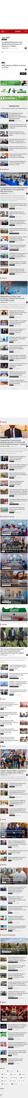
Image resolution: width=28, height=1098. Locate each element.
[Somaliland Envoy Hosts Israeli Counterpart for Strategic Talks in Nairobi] (4, 126)
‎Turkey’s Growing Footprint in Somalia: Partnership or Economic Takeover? (17, 330)
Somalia (2, 293)
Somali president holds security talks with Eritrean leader (17, 858)
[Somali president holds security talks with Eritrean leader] (3, 859)
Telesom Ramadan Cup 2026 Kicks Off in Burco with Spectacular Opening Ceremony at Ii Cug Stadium (17, 1035)
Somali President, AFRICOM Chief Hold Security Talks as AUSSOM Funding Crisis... (17, 802)
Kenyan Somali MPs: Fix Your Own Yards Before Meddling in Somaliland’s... (8, 714)
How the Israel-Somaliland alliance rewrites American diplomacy (17, 509)
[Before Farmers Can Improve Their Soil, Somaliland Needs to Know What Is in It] (4, 475)
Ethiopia (2, 646)
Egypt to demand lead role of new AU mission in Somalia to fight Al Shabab (13, 832)
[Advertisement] (14, 15)
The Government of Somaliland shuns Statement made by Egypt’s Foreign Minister (17, 1052)
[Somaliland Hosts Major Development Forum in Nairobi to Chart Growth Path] (24, 722)
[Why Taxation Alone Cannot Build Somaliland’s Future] (14, 612)
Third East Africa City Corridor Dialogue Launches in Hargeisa (17, 262)
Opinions (12, 317)
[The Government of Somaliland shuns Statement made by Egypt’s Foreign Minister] (3, 1052)
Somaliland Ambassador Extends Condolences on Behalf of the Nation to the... (9, 730)
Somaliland (4, 39)
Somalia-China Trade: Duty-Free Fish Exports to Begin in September (18, 365)
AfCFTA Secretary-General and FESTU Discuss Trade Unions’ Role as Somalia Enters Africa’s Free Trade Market (14, 563)
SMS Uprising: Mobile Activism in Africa (14, 66)
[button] (2, 31)
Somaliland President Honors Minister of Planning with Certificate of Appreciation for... (18, 141)
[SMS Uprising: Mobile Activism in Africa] (14, 57)
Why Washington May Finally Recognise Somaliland (17, 784)
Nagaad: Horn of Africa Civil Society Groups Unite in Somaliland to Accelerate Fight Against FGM (17, 899)
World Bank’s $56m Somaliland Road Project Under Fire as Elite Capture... (18, 501)
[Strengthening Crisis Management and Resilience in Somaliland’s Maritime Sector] (4, 115)
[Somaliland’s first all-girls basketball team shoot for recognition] (3, 1060)
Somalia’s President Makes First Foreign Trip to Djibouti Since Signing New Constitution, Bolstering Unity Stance (17, 889)
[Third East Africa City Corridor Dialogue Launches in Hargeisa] (4, 263)
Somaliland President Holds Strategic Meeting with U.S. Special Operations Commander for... (18, 793)
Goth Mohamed (5, 48)
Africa (3, 62)
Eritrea (3, 836)
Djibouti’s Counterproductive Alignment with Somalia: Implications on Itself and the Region (16, 919)
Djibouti (3, 882)
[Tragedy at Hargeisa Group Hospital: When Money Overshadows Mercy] (4, 483)
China (11, 368)
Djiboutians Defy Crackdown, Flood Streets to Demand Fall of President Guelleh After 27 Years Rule (17, 909)
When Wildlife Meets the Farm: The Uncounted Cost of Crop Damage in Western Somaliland (17, 959)
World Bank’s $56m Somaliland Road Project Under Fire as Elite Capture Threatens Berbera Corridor (14, 581)
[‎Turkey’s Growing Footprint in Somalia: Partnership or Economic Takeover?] (4, 331)
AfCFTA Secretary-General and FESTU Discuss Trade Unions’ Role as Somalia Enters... (17, 373)
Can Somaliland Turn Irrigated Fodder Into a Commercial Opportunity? (16, 967)
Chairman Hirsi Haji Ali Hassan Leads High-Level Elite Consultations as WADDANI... (18, 155)
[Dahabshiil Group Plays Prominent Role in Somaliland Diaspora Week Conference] (14, 595)
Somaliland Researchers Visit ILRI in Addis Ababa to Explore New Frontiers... (17, 666)
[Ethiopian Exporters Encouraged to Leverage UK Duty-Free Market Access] (4, 675)
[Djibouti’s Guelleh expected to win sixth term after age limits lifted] (14, 876)
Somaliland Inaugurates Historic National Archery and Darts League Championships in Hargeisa (17, 1044)
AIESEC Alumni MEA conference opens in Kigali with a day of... (13, 772)
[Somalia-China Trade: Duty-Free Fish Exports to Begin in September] (4, 365)
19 (25, 48)
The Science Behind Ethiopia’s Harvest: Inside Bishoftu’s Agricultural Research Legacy (12, 651)
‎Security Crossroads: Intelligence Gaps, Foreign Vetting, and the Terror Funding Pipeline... (18, 466)
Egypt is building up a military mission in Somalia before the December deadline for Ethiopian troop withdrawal (17, 843)
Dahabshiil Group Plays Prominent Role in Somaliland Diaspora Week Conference (13, 598)
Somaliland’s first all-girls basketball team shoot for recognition (15, 1060)
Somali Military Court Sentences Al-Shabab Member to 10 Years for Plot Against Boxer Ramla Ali (17, 1026)
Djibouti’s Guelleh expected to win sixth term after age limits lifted (13, 879)
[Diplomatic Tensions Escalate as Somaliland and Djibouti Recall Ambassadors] (3, 927)
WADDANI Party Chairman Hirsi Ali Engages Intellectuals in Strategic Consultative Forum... (18, 255)
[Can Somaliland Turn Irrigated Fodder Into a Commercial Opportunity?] (3, 967)
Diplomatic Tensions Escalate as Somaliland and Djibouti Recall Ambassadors (17, 927)
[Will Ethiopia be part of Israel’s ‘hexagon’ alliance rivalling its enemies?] (4, 692)
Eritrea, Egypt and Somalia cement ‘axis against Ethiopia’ (18, 851)
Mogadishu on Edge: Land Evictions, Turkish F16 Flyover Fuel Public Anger (12, 298)
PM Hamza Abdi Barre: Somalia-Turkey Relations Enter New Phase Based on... (18, 339)
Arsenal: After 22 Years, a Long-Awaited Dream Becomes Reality (12, 1017)
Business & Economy (3, 165)
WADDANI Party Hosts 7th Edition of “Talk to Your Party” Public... (17, 133)
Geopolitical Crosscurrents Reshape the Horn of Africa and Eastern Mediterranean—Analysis (18, 313)
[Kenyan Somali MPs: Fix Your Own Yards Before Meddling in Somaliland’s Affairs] (24, 714)
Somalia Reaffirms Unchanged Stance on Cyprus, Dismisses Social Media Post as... (18, 322)
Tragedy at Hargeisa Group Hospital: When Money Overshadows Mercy (16, 483)
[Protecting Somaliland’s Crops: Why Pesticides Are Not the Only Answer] (4, 148)
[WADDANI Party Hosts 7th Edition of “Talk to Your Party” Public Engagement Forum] (4, 134)
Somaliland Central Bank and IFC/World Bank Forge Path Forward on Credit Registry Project (14, 530)
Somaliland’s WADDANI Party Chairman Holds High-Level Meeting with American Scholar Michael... (18, 811)
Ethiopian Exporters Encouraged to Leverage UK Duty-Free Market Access (18, 675)
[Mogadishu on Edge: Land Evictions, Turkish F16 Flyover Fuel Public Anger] (14, 287)
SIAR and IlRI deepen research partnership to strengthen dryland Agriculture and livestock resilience (17, 994)
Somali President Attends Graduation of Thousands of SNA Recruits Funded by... (18, 381)
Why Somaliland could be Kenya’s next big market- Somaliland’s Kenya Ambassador (9, 739)
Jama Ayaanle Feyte (4, 446)
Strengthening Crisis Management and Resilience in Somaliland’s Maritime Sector (14, 109)
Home (3, 35)
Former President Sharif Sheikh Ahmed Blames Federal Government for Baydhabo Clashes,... (18, 348)
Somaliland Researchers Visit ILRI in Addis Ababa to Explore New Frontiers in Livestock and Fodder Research (17, 984)
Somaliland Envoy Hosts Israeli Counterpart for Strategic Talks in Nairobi (18, 126)
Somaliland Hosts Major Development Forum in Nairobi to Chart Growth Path (9, 722)
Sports (10, 1055)
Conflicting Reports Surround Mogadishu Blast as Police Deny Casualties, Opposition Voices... (18, 357)
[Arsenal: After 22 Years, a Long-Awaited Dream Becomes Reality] (14, 1013)
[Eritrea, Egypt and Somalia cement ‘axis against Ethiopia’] (3, 852)
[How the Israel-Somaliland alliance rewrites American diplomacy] (4, 509)
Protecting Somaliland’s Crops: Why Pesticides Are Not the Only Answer (18, 148)
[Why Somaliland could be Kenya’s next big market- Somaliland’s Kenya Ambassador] (24, 739)
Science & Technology (3, 150)
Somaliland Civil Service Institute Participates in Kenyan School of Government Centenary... (9, 705)
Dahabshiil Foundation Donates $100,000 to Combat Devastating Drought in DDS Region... (18, 683)
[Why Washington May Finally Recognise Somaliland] (4, 785)
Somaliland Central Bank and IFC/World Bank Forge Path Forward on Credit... (17, 163)
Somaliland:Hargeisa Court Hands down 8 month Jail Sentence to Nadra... (12, 44)
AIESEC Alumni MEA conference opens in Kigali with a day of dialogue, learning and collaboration (14, 547)
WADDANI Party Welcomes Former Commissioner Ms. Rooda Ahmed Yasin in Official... (18, 270)
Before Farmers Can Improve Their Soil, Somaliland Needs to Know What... (18, 474)
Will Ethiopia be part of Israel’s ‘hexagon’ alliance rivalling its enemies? (18, 691)
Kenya (2, 709)
